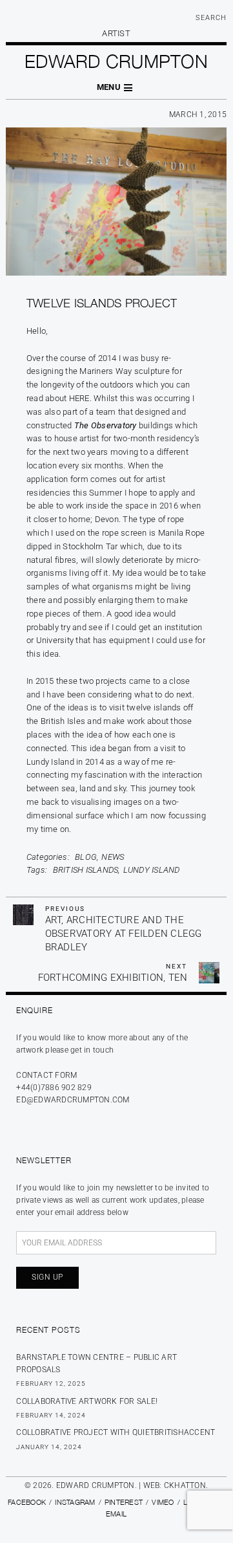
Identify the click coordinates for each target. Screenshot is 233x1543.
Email (116, 1513)
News (112, 857)
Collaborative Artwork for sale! (86, 1401)
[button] (116, 87)
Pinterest (124, 1502)
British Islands (86, 870)
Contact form (46, 1075)
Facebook (27, 1502)
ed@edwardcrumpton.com (72, 1099)
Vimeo (163, 1502)
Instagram (75, 1502)
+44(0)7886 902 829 (54, 1087)
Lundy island (151, 870)
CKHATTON (185, 1485)
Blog (86, 857)
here (79, 398)
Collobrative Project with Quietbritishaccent (115, 1432)
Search (211, 18)
